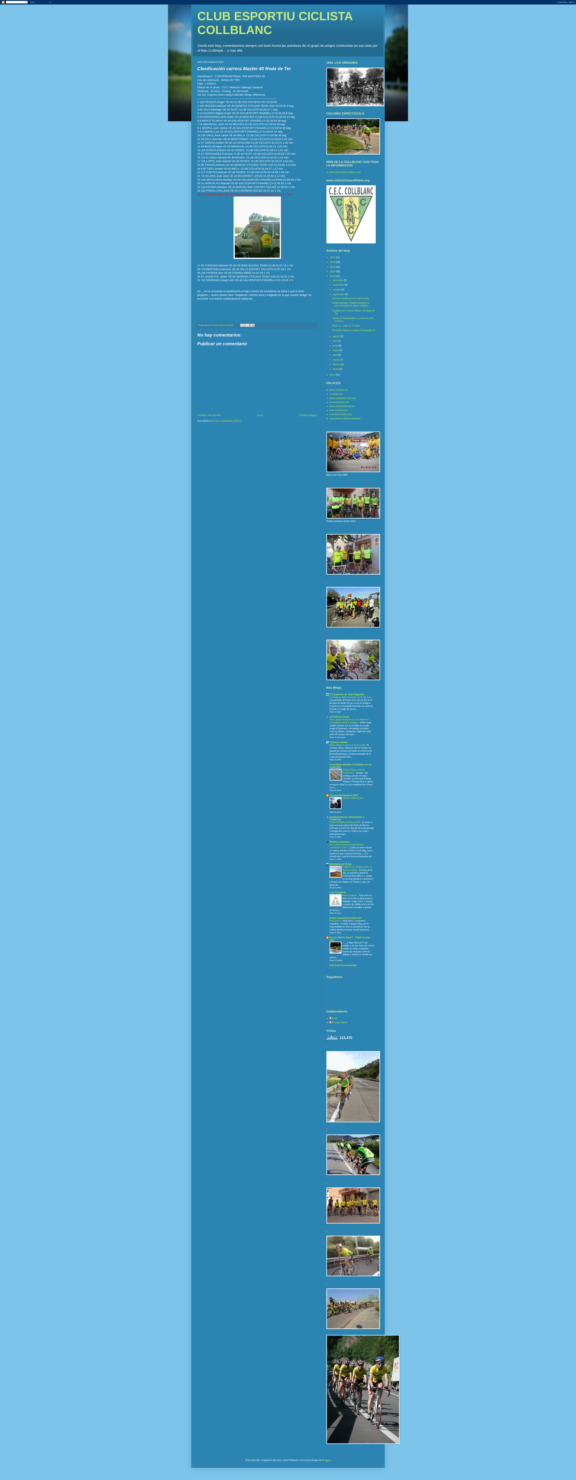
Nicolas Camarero (339, 842)
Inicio (260, 415)
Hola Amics (335, 920)
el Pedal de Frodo (339, 716)
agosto (336, 336)
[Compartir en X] (247, 325)
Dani (334, 1018)
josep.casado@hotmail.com (345, 918)
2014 (333, 271)
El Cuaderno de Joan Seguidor (346, 694)
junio (336, 345)
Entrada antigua (308, 415)
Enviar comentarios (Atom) (226, 421)
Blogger (326, 1460)
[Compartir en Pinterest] (253, 325)
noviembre (339, 285)
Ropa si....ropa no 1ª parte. (346, 325)
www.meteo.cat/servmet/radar (345, 418)
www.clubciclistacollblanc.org (345, 172)
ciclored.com (336, 394)
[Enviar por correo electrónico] (241, 325)
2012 (333, 375)
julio (335, 341)
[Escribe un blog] (244, 325)
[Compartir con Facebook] (250, 325)
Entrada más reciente (209, 415)
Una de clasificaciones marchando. (351, 298)
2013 (333, 276)
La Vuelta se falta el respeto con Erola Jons (350, 697)
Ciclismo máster (338, 742)
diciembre (338, 280)
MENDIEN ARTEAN (340, 864)
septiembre (339, 294)
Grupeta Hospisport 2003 (343, 795)
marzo (336, 359)
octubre (337, 289)
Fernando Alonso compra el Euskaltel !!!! (353, 330)
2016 (333, 262)
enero (336, 369)
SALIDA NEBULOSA (353, 798)
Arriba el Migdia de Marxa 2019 (344, 822)
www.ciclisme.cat (338, 390)
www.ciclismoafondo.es (341, 406)
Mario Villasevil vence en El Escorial (347, 745)
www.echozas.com (339, 402)
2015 (333, 267)
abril (335, 355)
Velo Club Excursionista (343, 965)
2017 (333, 257)
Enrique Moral (339, 1022)
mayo (336, 350)
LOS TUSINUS (337, 892)
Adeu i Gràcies (350, 895)
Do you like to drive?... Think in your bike (349, 938)
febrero (337, 364)
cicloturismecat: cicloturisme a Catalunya (346, 818)
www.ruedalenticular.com (342, 398)
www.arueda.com (338, 410)
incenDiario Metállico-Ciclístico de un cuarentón (350, 765)
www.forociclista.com (340, 414)
